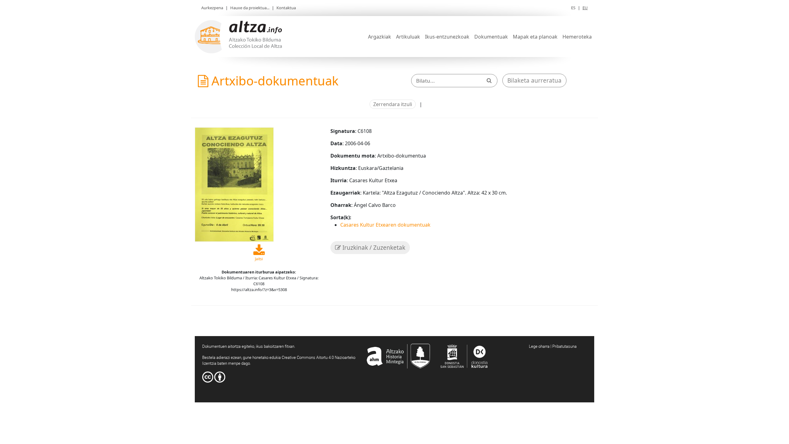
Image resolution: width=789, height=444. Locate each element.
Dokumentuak (491, 36)
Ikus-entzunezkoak (447, 36)
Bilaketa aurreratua (534, 80)
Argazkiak (379, 36)
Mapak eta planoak (535, 36)
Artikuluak (408, 36)
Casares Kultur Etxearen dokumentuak (385, 224)
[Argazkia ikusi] (234, 183)
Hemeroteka (577, 36)
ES (573, 7)
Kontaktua (286, 7)
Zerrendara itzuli (392, 104)
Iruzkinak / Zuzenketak (373, 248)
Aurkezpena (212, 7)
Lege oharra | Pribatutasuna (553, 346)
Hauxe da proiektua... (249, 7)
